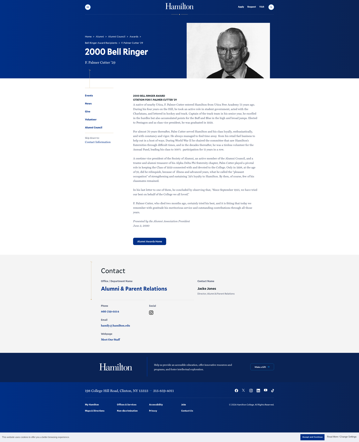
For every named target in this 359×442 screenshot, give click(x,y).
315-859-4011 (163, 390)
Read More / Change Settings (341, 437)
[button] (87, 7)
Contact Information (98, 142)
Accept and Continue (312, 437)
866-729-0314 (110, 311)
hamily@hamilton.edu (115, 325)
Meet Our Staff (110, 339)
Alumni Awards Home (149, 241)
